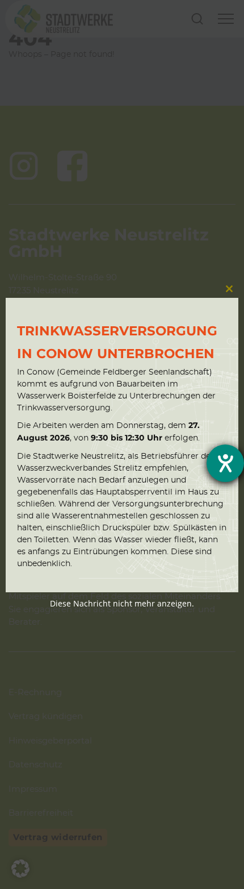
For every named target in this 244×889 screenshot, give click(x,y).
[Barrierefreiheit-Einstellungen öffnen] (225, 463)
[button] (20, 868)
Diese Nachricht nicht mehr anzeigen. (122, 603)
